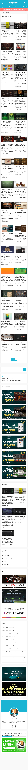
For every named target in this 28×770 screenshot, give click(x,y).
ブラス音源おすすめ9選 (8, 646)
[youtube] (15, 726)
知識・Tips (6, 564)
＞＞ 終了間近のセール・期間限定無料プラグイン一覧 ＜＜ (14, 9)
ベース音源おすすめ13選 (8, 640)
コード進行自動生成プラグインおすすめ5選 (13, 652)
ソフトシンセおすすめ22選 (9, 643)
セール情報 (6, 555)
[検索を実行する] (24, 369)
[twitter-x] (13, 726)
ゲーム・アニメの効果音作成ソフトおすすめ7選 (14, 658)
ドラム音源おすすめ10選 (9, 637)
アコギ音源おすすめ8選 (8, 631)
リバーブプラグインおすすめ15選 (11, 655)
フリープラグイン (8, 558)
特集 (5, 561)
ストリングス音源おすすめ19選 (10, 649)
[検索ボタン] (25, 2)
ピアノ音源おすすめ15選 (8, 628)
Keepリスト (4, 376)
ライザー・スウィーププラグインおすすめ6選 (13, 661)
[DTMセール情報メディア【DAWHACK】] (14, 2)
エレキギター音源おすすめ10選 (10, 634)
